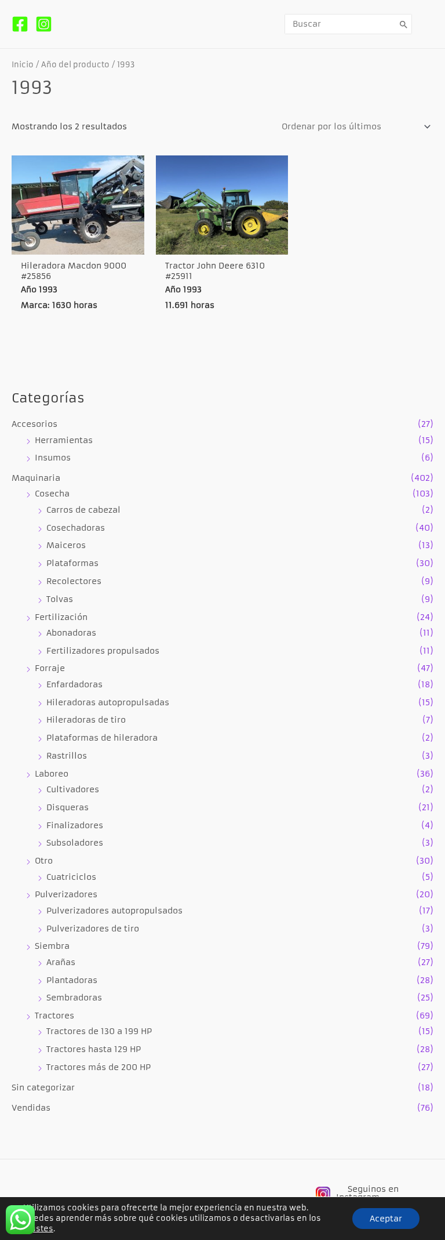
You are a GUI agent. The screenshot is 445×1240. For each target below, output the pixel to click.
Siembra (52, 946)
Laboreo (51, 774)
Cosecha (52, 494)
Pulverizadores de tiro (92, 929)
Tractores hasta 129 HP (93, 1049)
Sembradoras (74, 998)
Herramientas (64, 440)
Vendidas (31, 1108)
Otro (44, 861)
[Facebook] (20, 24)
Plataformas (72, 563)
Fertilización (61, 617)
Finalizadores (74, 826)
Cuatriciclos (71, 877)
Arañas (60, 962)
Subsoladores (74, 843)
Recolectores (73, 581)
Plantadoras (71, 980)
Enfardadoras (74, 685)
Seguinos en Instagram (367, 1193)
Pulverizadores (66, 895)
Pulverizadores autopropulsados (114, 911)
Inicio (23, 64)
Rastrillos (66, 756)
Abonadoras (71, 633)
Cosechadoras (75, 528)
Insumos (53, 458)
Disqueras (67, 808)
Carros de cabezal (83, 510)
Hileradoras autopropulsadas (107, 703)
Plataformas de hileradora (102, 738)
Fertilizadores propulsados (102, 651)
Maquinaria (36, 478)
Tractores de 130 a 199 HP (99, 1031)
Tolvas (59, 599)
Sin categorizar (43, 1088)
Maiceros (66, 545)
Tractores (54, 1016)
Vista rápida (77, 243)
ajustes (38, 1229)
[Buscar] (403, 24)
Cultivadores (72, 790)
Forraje (50, 668)
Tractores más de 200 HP (98, 1067)
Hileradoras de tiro (86, 720)
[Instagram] (43, 24)
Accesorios (34, 424)
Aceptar (386, 1218)
